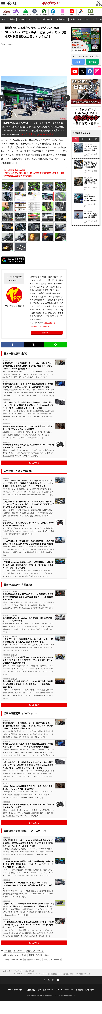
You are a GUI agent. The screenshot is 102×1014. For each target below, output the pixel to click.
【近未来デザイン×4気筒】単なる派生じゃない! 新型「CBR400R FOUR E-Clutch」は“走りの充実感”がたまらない (28, 885)
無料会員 (92, 61)
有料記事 (8, 950)
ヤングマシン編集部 (90, 171)
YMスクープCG (33, 19)
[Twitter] (34, 344)
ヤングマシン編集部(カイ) (90, 154)
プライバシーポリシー (64, 989)
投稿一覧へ (46, 332)
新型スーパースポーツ (35, 950)
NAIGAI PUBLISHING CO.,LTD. (49, 995)
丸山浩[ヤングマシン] (32, 959)
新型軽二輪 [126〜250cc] (39, 955)
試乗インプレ (76, 19)
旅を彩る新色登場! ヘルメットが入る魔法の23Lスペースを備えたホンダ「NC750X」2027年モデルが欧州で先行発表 (28, 385)
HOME (7, 971)
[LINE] (55, 344)
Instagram (44, 326)
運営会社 (79, 989)
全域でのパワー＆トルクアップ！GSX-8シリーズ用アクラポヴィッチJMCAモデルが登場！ (28, 524)
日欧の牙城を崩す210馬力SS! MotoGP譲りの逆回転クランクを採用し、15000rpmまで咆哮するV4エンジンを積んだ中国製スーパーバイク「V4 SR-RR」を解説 (28, 843)
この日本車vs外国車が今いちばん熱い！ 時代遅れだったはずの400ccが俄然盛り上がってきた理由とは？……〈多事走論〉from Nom (28, 596)
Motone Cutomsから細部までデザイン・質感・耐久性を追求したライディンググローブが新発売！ (27, 427)
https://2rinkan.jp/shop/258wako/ (37, 134)
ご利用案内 (30, 989)
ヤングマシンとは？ (16, 989)
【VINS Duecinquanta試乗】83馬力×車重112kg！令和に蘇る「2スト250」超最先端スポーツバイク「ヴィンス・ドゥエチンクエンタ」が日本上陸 (28, 565)
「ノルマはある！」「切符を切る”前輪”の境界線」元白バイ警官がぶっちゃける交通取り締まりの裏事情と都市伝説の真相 (28, 542)
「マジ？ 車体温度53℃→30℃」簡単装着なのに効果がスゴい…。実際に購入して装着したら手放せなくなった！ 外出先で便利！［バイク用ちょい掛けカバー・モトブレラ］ (28, 483)
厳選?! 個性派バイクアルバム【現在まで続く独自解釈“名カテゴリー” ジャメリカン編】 (28, 619)
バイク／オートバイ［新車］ (24, 971)
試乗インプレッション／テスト (15, 955)
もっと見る (34, 462)
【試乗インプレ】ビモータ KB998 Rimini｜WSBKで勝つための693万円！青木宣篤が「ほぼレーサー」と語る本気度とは (28, 905)
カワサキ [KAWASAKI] (52, 959)
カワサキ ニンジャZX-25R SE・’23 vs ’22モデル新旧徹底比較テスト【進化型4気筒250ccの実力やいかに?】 (52, 974)
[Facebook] (12, 344)
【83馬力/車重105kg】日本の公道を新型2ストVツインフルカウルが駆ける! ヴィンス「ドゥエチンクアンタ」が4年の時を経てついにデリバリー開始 (28, 924)
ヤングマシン (19, 950)
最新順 (12, 19)
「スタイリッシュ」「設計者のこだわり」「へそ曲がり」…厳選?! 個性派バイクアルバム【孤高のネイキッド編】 (28, 640)
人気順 (21, 19)
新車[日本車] (48, 19)
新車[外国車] (62, 19)
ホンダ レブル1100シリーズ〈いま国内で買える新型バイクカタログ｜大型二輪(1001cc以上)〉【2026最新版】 (91, 215)
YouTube (48, 322)
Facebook (34, 326)
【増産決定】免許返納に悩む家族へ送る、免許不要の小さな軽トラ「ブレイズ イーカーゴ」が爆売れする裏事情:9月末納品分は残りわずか (90, 182)
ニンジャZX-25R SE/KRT (12, 959)
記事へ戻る (99, 5)
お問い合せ (89, 989)
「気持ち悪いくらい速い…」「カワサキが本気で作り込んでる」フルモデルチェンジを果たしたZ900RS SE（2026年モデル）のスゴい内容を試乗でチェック (28, 504)
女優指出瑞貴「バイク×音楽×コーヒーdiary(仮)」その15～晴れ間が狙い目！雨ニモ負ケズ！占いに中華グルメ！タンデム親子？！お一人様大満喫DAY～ (28, 366)
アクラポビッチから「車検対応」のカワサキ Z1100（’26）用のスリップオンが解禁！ (28, 446)
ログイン (78, 61)
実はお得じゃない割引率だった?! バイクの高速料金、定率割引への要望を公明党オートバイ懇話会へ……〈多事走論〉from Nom (28, 684)
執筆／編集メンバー (45, 989)
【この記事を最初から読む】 (33, 173)
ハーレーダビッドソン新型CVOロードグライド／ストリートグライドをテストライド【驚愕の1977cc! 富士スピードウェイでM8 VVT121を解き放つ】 (28, 660)
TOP (3, 19)
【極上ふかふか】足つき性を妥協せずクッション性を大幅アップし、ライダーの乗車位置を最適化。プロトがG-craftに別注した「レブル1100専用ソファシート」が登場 (28, 405)
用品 (86, 19)
